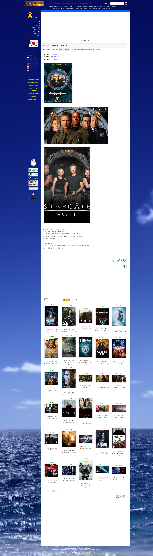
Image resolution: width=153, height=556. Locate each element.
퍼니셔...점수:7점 (103, 454)
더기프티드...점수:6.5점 (120, 363)
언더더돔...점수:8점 (120, 417)
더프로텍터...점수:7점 (70, 394)
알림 (84, 6)
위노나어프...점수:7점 (103, 387)
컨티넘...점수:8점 (52, 390)
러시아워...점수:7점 (53, 482)
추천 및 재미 (103, 6)
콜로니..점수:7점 (86, 423)
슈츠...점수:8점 (53, 418)
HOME (65, 6)
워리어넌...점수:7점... (103, 363)
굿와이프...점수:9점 (120, 387)
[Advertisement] (33, 129)
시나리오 (95, 8)
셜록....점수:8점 (53, 450)
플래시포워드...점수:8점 (70, 452)
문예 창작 (77, 8)
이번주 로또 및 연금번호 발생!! (55, 6)
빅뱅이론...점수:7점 (103, 417)
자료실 (112, 6)
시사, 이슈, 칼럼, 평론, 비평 (54, 8)
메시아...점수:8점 (86, 328)
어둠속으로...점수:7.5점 (103, 330)
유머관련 (35, 23)
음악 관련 (36, 29)
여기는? (71, 6)
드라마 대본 (104, 8)
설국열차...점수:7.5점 (120, 331)
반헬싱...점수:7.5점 (87, 387)
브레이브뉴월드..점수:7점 (53, 363)
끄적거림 (68, 8)
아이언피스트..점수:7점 (70, 331)
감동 (37, 25)
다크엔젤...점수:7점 (70, 480)
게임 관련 (36, 33)
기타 (37, 35)
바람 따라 (86, 8)
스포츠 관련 (35, 27)
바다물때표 (78, 6)
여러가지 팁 (92, 6)
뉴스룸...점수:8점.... (70, 422)
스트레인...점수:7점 (120, 479)
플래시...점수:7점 (86, 448)
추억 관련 (35, 31)
